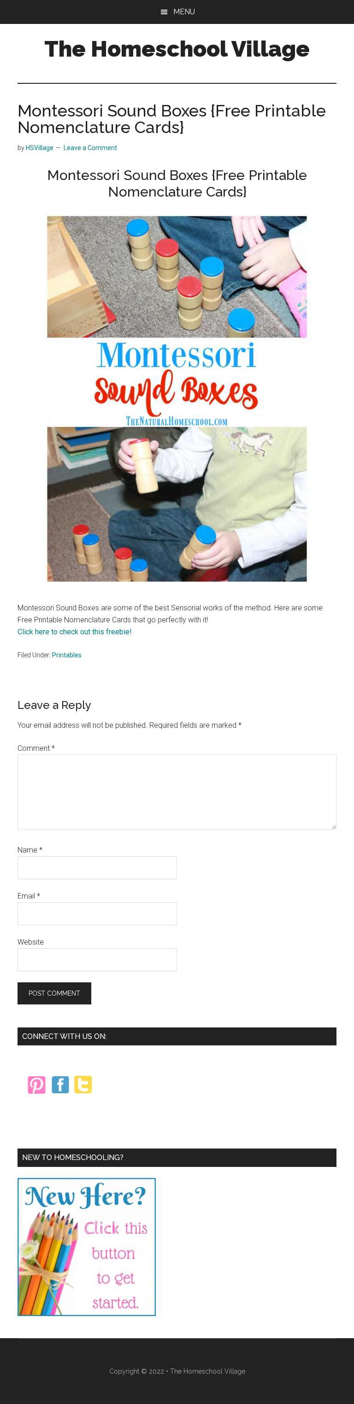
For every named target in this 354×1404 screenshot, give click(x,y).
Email (29, 896)
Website (31, 942)
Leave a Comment (90, 147)
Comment (36, 748)
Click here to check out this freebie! (75, 631)
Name (30, 850)
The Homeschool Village (177, 49)
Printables (67, 655)
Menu (184, 11)
